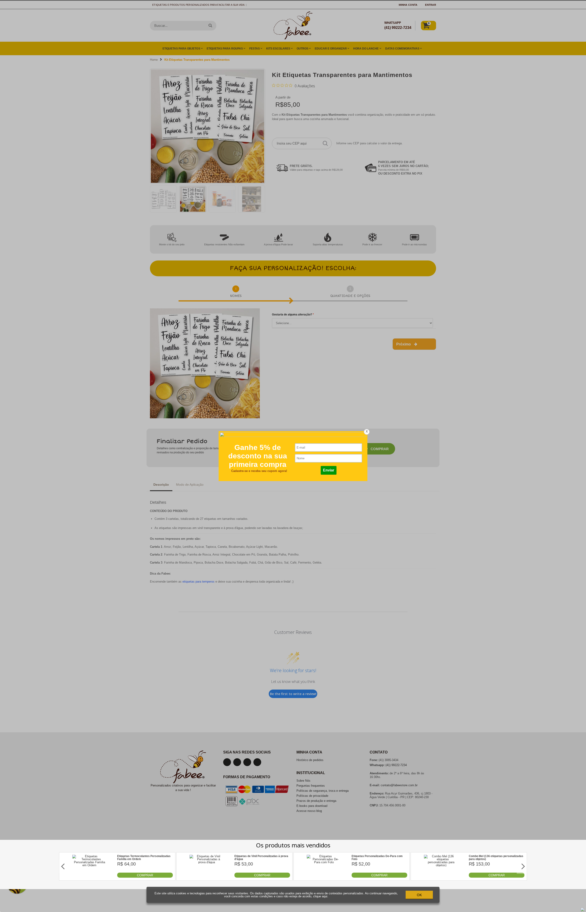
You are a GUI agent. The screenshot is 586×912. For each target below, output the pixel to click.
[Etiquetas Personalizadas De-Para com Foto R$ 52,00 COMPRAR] (324, 876)
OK (419, 895)
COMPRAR (145, 875)
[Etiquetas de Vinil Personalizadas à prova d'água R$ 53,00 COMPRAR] (207, 876)
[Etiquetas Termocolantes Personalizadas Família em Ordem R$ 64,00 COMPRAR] (89, 876)
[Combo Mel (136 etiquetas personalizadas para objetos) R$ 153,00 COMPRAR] (441, 876)
